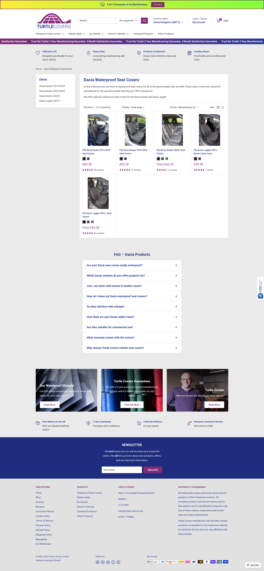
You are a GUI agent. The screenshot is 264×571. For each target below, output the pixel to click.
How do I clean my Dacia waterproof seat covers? (117, 296)
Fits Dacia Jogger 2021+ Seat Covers (96, 215)
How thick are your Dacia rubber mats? (110, 317)
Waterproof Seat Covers (48, 33)
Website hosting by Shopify (48, 560)
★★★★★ (157, 4)
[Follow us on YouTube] (113, 562)
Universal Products (143, 33)
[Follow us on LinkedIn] (118, 562)
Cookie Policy (43, 516)
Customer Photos (45, 511)
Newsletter (41, 539)
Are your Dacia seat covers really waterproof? (114, 265)
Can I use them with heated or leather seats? (114, 286)
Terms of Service (44, 520)
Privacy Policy (43, 525)
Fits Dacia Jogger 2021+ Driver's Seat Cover (206, 152)
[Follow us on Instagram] (103, 562)
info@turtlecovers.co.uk (130, 511)
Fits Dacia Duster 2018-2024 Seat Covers (133, 152)
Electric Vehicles (117, 33)
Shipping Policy (44, 534)
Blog (38, 497)
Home (38, 69)
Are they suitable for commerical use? (110, 327)
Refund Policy (43, 530)
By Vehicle (95, 33)
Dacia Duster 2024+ (49, 96)
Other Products (166, 33)
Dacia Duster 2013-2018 (52, 86)
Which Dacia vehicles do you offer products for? (116, 275)
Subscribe (153, 469)
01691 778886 (126, 517)
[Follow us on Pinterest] (108, 562)
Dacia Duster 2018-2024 (52, 91)
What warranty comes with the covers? (110, 337)
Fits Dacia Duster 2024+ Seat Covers (171, 152)
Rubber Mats (75, 33)
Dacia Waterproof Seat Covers (58, 69)
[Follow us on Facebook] (97, 562)
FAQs (38, 492)
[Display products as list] (223, 107)
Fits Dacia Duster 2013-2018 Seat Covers (96, 152)
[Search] (144, 21)
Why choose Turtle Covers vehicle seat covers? (115, 348)
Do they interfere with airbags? (105, 306)
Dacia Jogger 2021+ (50, 100)
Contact (40, 502)
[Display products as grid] (218, 107)
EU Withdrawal (43, 544)
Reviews (40, 506)
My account (199, 22)
